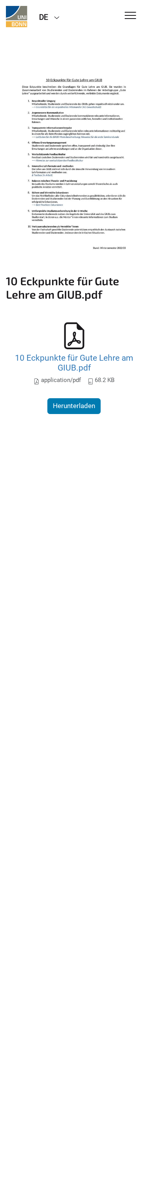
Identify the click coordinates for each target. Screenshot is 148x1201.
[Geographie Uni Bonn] (16, 16)
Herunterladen (74, 406)
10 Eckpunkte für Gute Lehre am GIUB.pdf (74, 363)
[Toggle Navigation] (130, 16)
